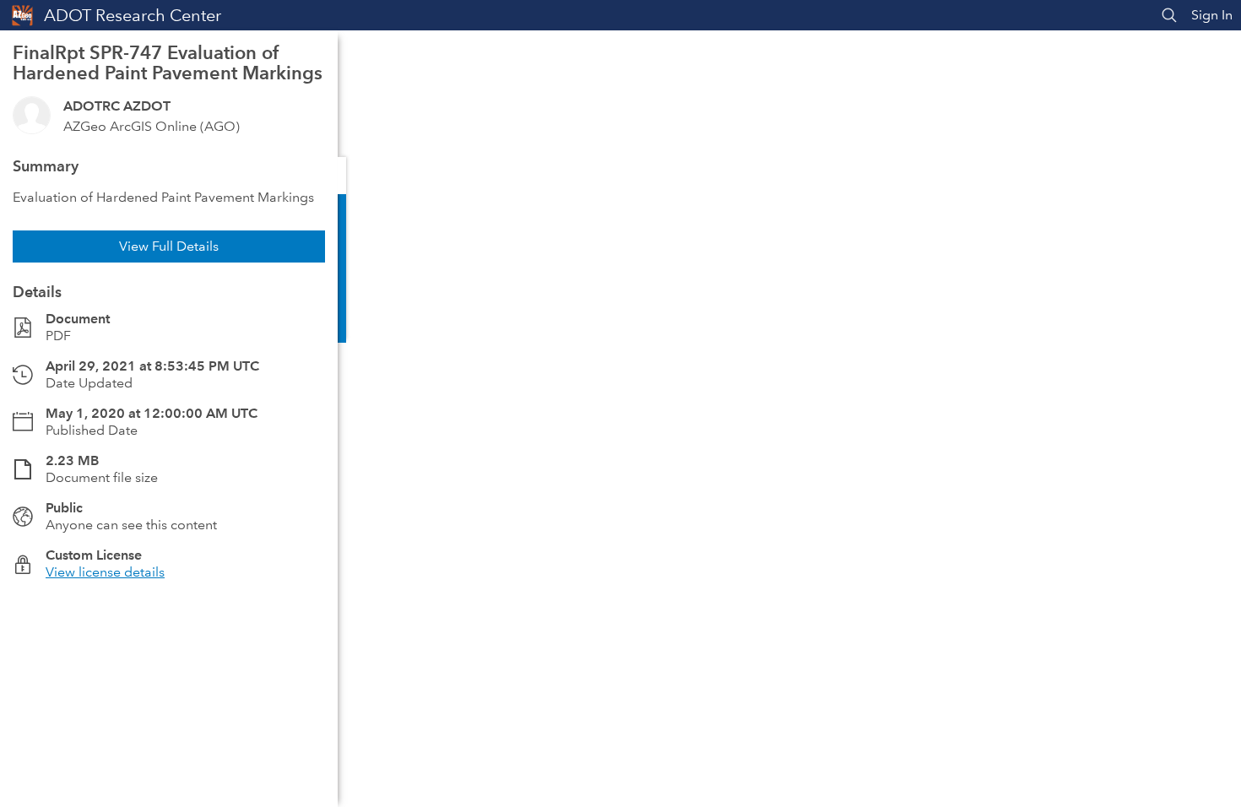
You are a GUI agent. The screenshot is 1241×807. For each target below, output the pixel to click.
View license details (105, 572)
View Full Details (169, 246)
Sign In (1212, 15)
